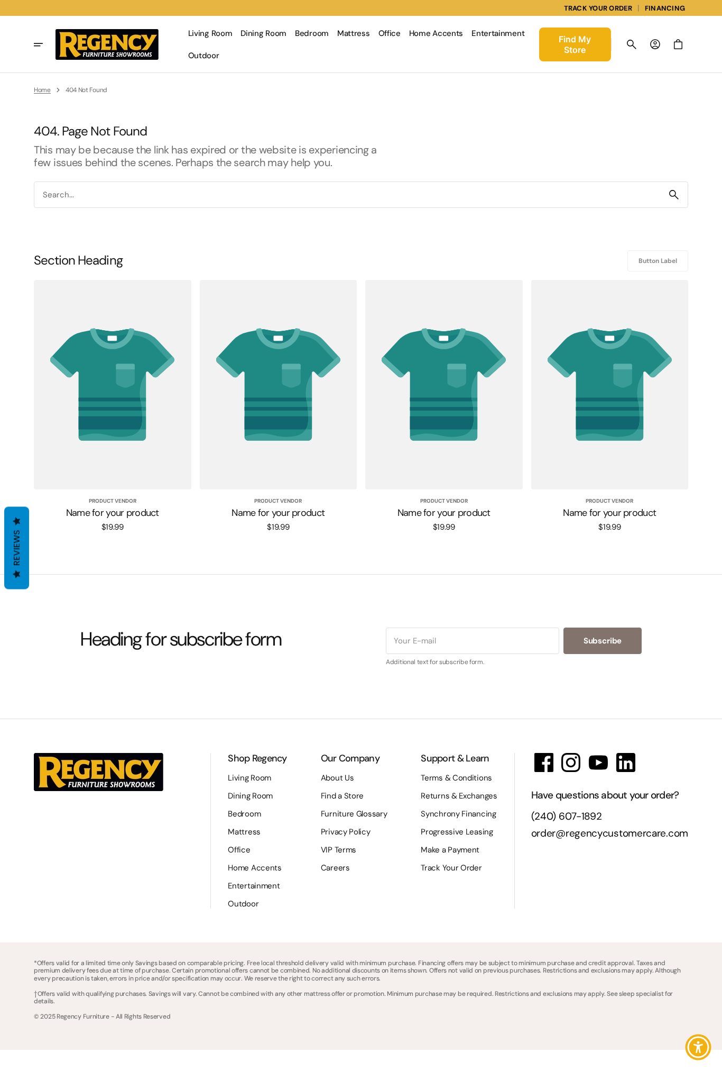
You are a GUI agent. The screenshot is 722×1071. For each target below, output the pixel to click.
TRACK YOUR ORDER (598, 8)
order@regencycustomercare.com (609, 834)
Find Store (575, 44)
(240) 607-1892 (566, 817)
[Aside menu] (44, 44)
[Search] (674, 194)
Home (42, 90)
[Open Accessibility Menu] (698, 1047)
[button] (631, 44)
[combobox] (347, 194)
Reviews (17, 548)
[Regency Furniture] (107, 44)
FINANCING (665, 8)
